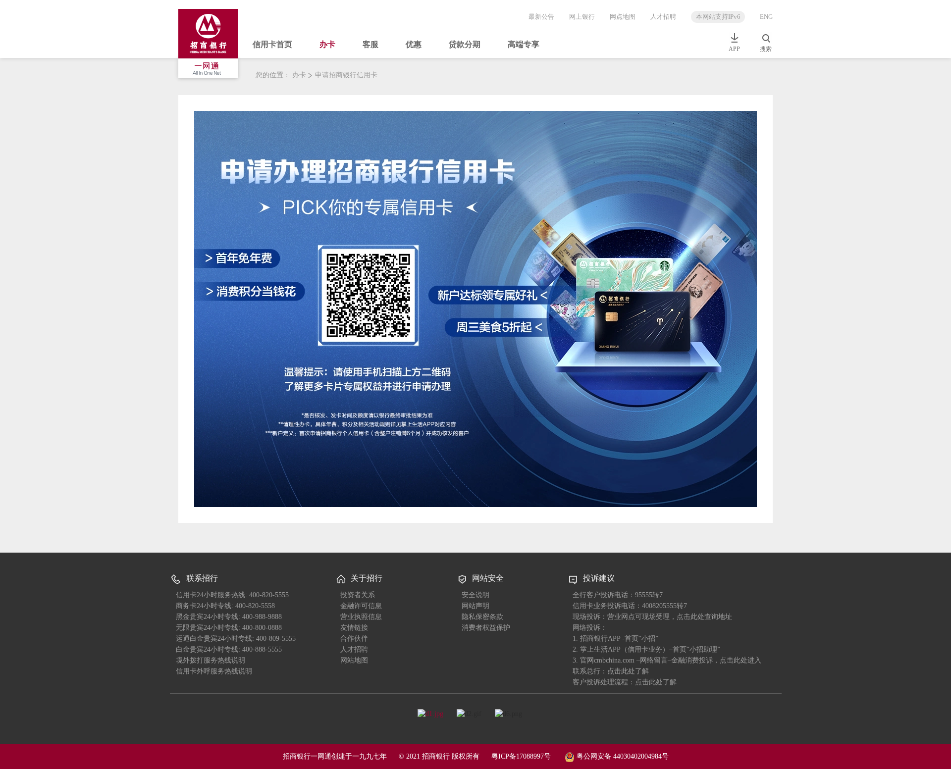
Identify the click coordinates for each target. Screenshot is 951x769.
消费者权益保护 (486, 627)
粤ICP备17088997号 (521, 756)
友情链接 (354, 627)
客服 (370, 44)
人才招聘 (663, 16)
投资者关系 (357, 595)
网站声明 (475, 606)
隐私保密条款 (482, 616)
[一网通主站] (211, 45)
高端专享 (523, 44)
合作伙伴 (354, 638)
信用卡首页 (272, 44)
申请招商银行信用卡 (346, 75)
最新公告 (541, 16)
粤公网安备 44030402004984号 (622, 756)
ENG (766, 16)
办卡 (327, 44)
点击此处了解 (656, 682)
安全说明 (475, 595)
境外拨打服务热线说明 (210, 660)
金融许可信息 (361, 606)
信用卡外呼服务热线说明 (214, 671)
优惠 (414, 44)
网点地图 (622, 16)
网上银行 (582, 16)
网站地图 (354, 660)
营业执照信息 (361, 616)
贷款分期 (464, 44)
